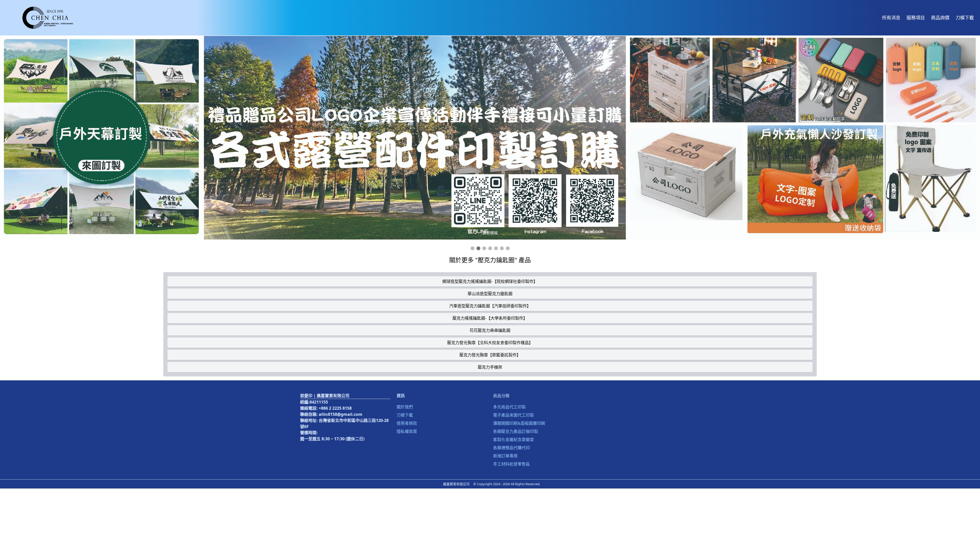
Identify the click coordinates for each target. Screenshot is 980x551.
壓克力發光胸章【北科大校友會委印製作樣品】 (490, 342)
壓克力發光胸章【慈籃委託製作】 (490, 355)
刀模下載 (964, 18)
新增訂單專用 (505, 456)
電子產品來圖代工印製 (513, 415)
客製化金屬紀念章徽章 (513, 439)
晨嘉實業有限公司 (456, 484)
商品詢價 (940, 18)
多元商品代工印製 (509, 407)
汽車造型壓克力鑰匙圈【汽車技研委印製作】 (490, 306)
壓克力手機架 (490, 367)
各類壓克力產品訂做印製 (515, 431)
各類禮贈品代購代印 (511, 447)
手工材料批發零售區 (511, 464)
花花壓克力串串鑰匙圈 (490, 330)
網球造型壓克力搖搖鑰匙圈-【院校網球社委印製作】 (489, 281)
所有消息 (891, 18)
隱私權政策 (407, 431)
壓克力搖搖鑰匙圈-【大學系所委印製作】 (489, 318)
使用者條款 (407, 423)
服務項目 (915, 18)
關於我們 (405, 407)
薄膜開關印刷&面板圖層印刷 (519, 423)
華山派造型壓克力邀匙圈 (490, 293)
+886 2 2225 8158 (335, 408)
